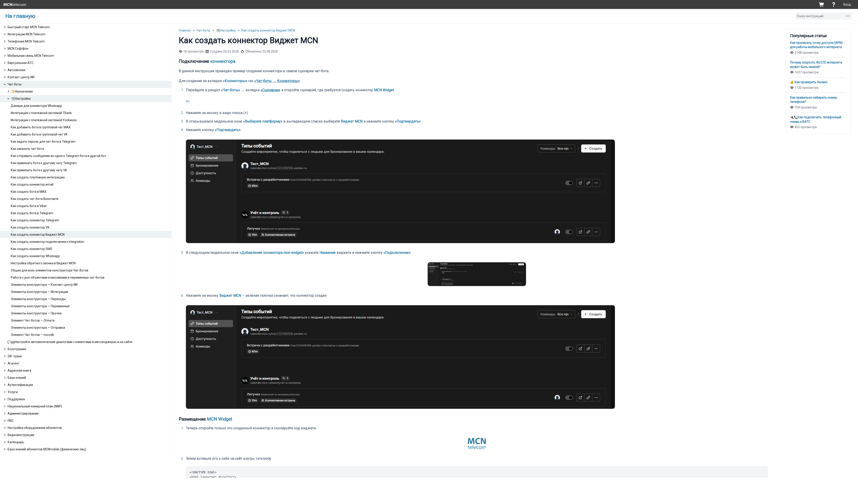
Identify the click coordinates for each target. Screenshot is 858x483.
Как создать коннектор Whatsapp (35, 256)
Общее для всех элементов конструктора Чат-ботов (49, 270)
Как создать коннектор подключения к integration (47, 242)
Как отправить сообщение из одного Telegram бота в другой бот (58, 156)
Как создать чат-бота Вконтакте (35, 199)
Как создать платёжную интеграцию (38, 177)
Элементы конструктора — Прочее (36, 313)
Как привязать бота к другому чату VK (39, 170)
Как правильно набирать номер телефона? (813, 100)
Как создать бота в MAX (28, 191)
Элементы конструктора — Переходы (38, 299)
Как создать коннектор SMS (31, 249)
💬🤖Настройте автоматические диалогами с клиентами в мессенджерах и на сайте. (70, 342)
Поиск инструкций (823, 16)
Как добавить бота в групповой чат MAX (41, 127)
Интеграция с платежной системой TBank (41, 113)
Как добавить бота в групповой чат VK (39, 134)
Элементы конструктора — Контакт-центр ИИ (44, 284)
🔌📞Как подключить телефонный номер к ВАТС (815, 119)
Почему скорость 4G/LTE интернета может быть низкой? (816, 65)
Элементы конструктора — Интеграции (39, 292)
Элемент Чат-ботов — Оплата (33, 320)
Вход (847, 4)
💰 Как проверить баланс (809, 82)
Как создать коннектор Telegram (35, 220)
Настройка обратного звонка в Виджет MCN (43, 263)
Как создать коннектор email (32, 184)
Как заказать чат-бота (27, 148)
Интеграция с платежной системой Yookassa (43, 120)
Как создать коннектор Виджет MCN (38, 234)
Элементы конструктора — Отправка (38, 327)
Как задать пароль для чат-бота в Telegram (43, 141)
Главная (185, 30)
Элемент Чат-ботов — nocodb (32, 335)
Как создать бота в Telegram (32, 213)
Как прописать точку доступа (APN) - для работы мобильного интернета (817, 45)
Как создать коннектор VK (30, 227)
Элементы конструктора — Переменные (40, 306)
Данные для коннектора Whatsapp (36, 106)
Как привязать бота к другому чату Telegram (44, 163)
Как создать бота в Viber (29, 206)
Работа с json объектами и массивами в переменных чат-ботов (57, 277)
